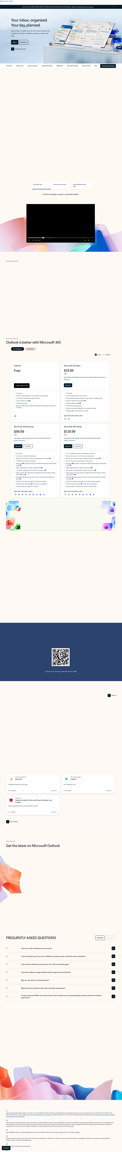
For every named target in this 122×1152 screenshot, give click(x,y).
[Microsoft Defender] (40, 494)
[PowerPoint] (26, 494)
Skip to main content (6, 1)
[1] (7, 1110)
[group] (32, 289)
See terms (67, 379)
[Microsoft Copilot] (15, 494)
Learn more (70, 1126)
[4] (7, 1136)
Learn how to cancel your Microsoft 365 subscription (37, 1115)
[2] (7, 1120)
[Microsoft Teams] (44, 494)
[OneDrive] (68, 418)
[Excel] (22, 494)
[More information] (29, 400)
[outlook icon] (15, 416)
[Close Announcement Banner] (113, 7)
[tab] (11, 87)
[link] (9, 66)
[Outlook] (65, 418)
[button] (12, 307)
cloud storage (23, 403)
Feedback (6, 1148)
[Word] (19, 494)
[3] (7, 1129)
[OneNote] (33, 494)
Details (78, 1132)
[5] (7, 1143)
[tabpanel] (60, 119)
